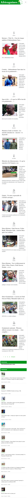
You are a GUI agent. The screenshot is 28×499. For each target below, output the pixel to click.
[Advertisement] (14, 15)
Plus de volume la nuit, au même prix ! (8, 493)
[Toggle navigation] (25, 2)
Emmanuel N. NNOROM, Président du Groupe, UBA (11, 390)
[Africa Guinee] (11, 2)
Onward (13, 356)
